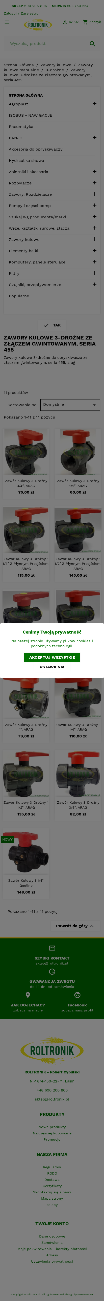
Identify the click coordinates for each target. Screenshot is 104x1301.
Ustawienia (52, 666)
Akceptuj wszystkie (52, 657)
